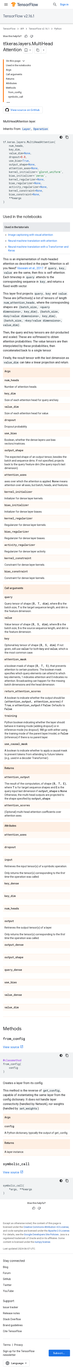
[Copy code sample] (67, 137)
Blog (5, 1267)
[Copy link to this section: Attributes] (20, 826)
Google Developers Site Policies (41, 1234)
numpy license (42, 1242)
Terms (7, 1344)
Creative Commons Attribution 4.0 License (46, 1227)
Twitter (7, 1285)
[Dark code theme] (61, 137)
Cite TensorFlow (12, 1331)
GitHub (7, 1279)
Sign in (64, 4)
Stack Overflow (12, 1319)
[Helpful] (26, 36)
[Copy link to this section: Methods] (25, 1029)
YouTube (8, 1290)
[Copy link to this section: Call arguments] (27, 588)
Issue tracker (10, 1307)
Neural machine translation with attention (32, 240)
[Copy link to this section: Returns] (18, 768)
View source (11, 1047)
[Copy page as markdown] (37, 50)
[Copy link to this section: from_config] (28, 1039)
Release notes (11, 1313)
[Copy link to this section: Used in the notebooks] (45, 217)
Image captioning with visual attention (30, 234)
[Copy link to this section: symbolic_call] (33, 1164)
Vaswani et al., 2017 (30, 268)
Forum (7, 1273)
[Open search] (55, 4)
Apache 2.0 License (58, 1230)
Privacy (18, 1344)
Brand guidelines (13, 1325)
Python (58, 28)
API (22, 28)
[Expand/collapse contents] (23, 61)
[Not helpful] (31, 36)
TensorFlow (9, 28)
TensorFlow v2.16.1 (18, 16)
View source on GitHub (25, 110)
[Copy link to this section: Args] (14, 371)
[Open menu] (6, 4)
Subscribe (59, 1353)
